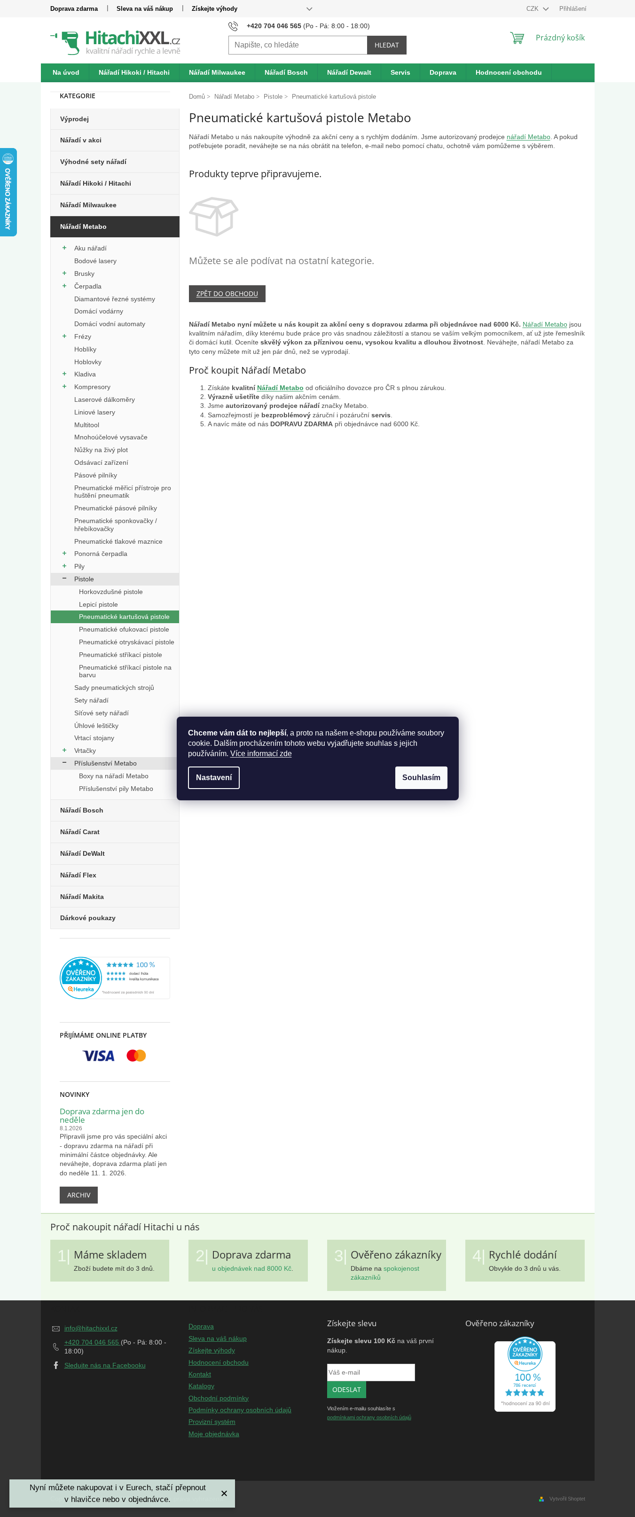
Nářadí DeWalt (82, 853)
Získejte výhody (214, 8)
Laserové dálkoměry (104, 399)
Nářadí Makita (82, 896)
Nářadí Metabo (83, 226)
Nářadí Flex (78, 875)
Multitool (86, 425)
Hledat (387, 44)
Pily (79, 566)
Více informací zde (261, 754)
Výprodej (74, 119)
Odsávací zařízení (101, 462)
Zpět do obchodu (227, 293)
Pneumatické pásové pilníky (115, 508)
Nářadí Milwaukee (88, 205)
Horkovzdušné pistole (111, 591)
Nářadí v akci (81, 140)
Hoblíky (85, 349)
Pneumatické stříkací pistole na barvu (125, 671)
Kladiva (85, 374)
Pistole (84, 579)
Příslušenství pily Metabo (116, 788)
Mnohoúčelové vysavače (111, 437)
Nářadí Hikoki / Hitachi (95, 183)
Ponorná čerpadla (100, 553)
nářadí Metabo (528, 137)
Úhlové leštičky (96, 725)
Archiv (78, 1194)
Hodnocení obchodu (218, 1362)
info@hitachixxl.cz (91, 1328)
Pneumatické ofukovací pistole (124, 629)
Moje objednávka (213, 1434)
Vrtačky (85, 750)
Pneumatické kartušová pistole (124, 616)
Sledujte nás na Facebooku (105, 1365)
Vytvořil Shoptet (567, 1498)
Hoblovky (88, 362)
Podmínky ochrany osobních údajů (239, 1410)
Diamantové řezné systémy (114, 299)
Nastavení (214, 778)
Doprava (201, 1326)
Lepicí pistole (98, 604)
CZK (533, 8)
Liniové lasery (94, 412)
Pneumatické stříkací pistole (120, 654)
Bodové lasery (95, 261)
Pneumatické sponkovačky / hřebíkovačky (115, 524)
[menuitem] (66, 72)
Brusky (84, 273)
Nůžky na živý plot (101, 450)
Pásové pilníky (95, 475)
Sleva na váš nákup (145, 8)
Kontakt (199, 1374)
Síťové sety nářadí (101, 713)
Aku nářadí (90, 248)
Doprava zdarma (74, 8)
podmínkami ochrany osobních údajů (369, 1417)
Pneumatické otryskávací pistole (126, 642)
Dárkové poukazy (88, 918)
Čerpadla (88, 286)
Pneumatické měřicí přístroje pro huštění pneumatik (122, 492)
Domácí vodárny (98, 311)
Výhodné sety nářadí (93, 161)
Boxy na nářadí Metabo (114, 776)
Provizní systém (211, 1421)
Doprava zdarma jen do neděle (102, 1116)
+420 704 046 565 (92, 1342)
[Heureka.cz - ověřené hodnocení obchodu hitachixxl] (525, 1374)
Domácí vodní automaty (109, 324)
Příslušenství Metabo (105, 763)
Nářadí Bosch (81, 810)
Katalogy (201, 1386)
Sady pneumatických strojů (114, 687)
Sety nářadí (91, 700)
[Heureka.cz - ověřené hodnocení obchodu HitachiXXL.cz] (115, 978)
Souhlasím (421, 778)
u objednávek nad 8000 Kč (251, 1268)
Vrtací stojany (94, 738)
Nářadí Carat (80, 832)
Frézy (82, 336)
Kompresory (92, 387)
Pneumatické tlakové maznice (118, 541)
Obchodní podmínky (218, 1398)
